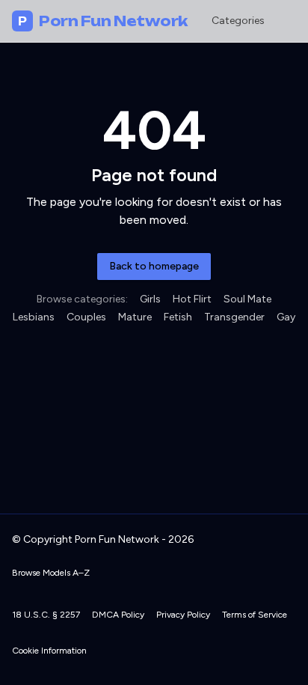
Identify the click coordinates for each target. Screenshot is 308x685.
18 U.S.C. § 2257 (46, 614)
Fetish (178, 317)
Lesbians (34, 317)
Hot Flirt (192, 299)
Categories (238, 20)
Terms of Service (254, 614)
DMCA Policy (118, 614)
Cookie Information (49, 650)
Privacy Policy (183, 614)
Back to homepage (154, 266)
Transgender (234, 317)
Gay (286, 317)
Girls (150, 299)
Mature (135, 317)
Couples (86, 317)
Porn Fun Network (103, 21)
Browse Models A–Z (51, 572)
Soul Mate (247, 299)
